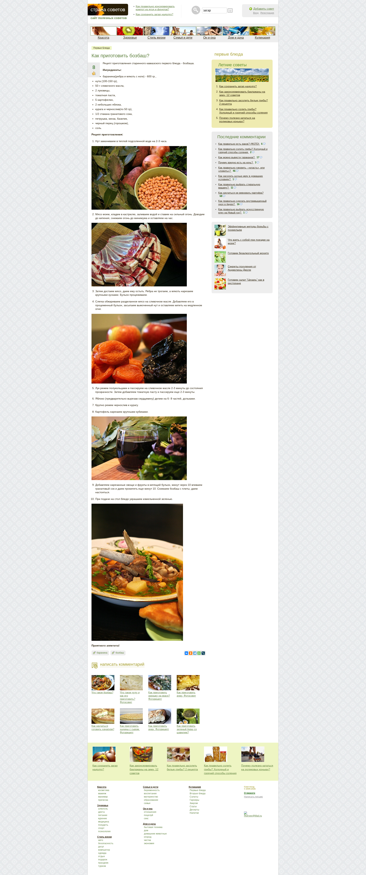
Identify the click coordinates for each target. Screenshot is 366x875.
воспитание (150, 793)
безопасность (105, 843)
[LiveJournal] (203, 653)
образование (151, 800)
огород (147, 837)
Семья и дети (182, 37)
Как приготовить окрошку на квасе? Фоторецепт (159, 695)
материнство (151, 796)
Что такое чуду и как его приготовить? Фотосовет (130, 697)
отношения (150, 812)
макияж (102, 793)
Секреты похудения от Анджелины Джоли (242, 268)
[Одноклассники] (190, 653)
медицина (103, 821)
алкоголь (103, 808)
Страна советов (108, 9)
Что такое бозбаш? (102, 692)
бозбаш (120, 652)
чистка (147, 840)
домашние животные (155, 833)
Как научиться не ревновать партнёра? (240, 192)
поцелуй (148, 815)
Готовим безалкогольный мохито (248, 253)
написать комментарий (122, 664)
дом (146, 830)
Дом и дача (236, 37)
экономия (149, 843)
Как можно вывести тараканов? (236, 157)
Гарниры (194, 800)
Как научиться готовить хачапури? (103, 728)
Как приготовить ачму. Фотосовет (186, 694)
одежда (102, 853)
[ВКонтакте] (186, 653)
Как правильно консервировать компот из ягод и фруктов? (155, 8)
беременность (152, 790)
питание (102, 815)
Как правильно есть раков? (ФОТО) (239, 143)
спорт (101, 828)
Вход (256, 13)
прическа (103, 800)
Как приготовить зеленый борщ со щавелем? (187, 729)
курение (102, 818)
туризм (102, 866)
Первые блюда (101, 48)
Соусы (193, 806)
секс (146, 818)
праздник (103, 862)
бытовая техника (153, 827)
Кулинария (262, 37)
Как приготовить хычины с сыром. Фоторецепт (130, 729)
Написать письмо (253, 796)
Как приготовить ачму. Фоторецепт (158, 728)
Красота (103, 37)
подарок (102, 859)
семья (147, 803)
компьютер (104, 850)
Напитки (194, 813)
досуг (101, 846)
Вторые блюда (197, 793)
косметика (103, 790)
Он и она (209, 37)
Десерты (194, 809)
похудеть (103, 825)
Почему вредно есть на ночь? (236, 162)
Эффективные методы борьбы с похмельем (248, 228)
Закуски (194, 803)
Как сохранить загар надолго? (154, 14)
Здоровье (130, 37)
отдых (101, 856)
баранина (102, 652)
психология (104, 831)
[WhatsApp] (199, 653)
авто (100, 840)
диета (101, 812)
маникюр (103, 796)
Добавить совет (263, 8)
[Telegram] (195, 653)
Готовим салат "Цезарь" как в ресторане (246, 281)
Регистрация (267, 13)
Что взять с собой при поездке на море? (249, 241)
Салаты (194, 796)
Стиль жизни (156, 37)
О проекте (249, 793)
